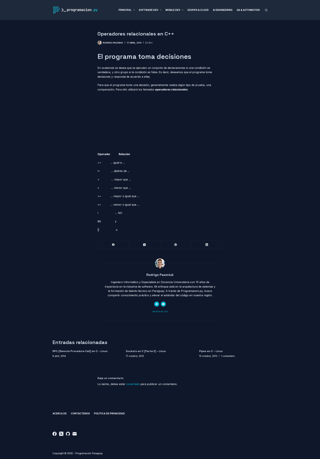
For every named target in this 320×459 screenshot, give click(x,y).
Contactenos (80, 413)
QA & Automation (248, 9)
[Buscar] (266, 10)
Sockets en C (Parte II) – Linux (146, 351)
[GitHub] (68, 434)
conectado (133, 384)
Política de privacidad (109, 413)
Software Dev (148, 9)
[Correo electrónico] (74, 434)
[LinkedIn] (206, 244)
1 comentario (228, 356)
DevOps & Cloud (198, 9)
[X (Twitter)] (144, 244)
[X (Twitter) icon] (163, 304)
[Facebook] (113, 244)
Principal (125, 9)
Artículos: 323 (160, 311)
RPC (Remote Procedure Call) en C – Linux (80, 351)
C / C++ (149, 42)
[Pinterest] (175, 244)
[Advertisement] (160, 116)
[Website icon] (156, 304)
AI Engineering (222, 9)
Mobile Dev (173, 9)
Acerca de (59, 413)
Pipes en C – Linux (211, 351)
